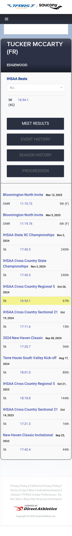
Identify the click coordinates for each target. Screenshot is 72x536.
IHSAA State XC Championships (28, 235)
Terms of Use (18, 490)
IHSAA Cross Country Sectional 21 (30, 312)
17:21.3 (25, 424)
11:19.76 (26, 224)
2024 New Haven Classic (23, 338)
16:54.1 (23, 100)
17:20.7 (25, 346)
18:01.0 (25, 372)
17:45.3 (25, 249)
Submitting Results (48, 490)
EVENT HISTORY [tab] (35, 139)
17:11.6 (25, 326)
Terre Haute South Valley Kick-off (29, 358)
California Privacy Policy (45, 485)
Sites (31, 490)
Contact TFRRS (20, 494)
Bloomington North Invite (23, 195)
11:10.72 (26, 204)
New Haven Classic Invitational (28, 435)
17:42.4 (25, 449)
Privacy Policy (19, 485)
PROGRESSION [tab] (35, 170)
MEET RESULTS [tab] (35, 123)
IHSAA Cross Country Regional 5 (29, 286)
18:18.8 (25, 398)
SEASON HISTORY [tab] (35, 155)
